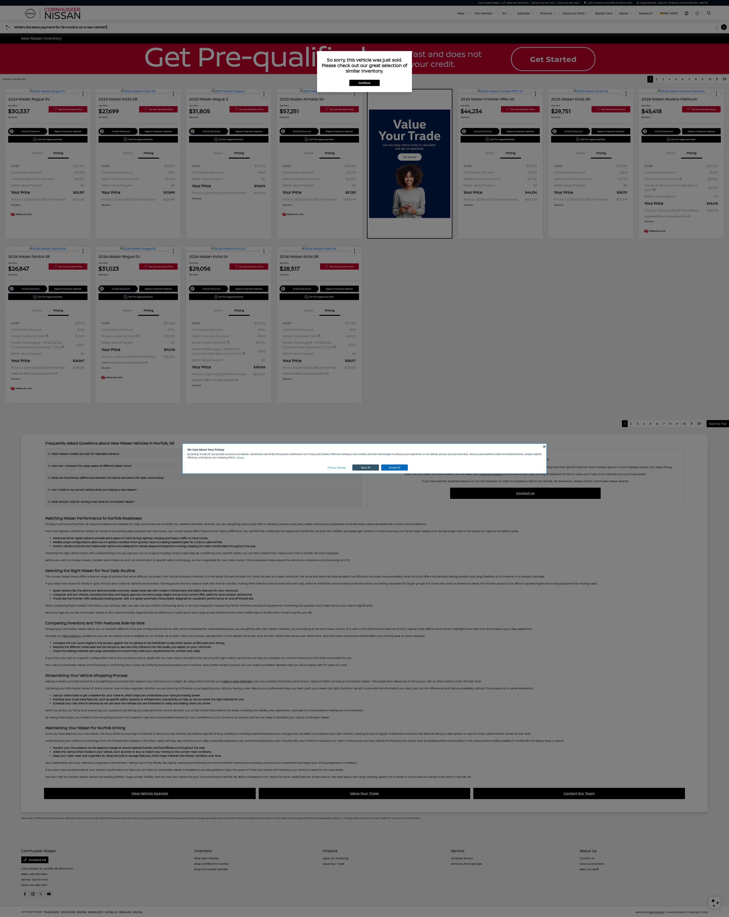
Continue (364, 83)
